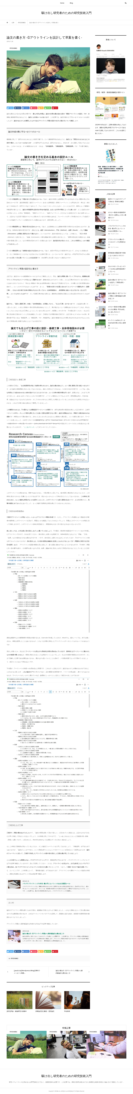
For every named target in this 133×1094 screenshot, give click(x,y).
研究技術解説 (14, 958)
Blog (71, 3)
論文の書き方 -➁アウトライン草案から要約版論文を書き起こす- (44, 933)
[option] (27, 1045)
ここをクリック (29, 427)
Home (62, 3)
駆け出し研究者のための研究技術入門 (66, 13)
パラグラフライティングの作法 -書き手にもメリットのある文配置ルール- (47, 883)
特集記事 (66, 1027)
